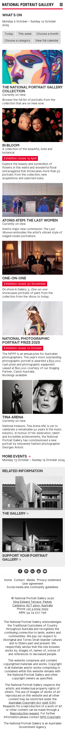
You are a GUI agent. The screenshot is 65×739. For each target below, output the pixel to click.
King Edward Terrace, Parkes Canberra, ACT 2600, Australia (32, 603)
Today (9, 34)
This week (25, 34)
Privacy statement (49, 580)
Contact (19, 580)
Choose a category (17, 40)
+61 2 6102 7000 (37, 609)
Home (8, 580)
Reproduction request (24, 713)
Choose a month (47, 34)
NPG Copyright (50, 717)
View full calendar (46, 40)
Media (31, 580)
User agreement (32, 583)
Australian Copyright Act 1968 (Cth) (32, 703)
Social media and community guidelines (32, 587)
